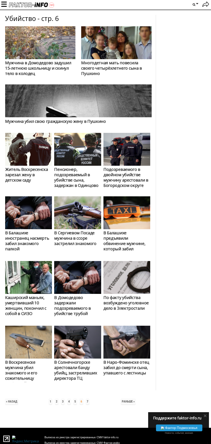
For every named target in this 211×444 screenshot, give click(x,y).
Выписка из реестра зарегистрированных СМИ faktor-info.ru (81, 437)
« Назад (11, 401)
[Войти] (206, 5)
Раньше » (128, 401)
